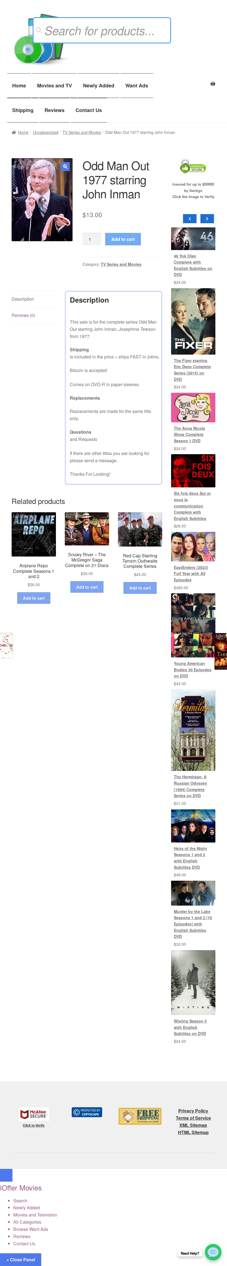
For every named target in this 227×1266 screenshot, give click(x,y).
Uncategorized (45, 132)
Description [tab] (23, 299)
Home (19, 85)
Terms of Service (193, 1118)
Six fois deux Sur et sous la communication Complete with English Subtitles (192, 505)
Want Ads (136, 85)
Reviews (55, 110)
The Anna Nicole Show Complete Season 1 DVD (189, 434)
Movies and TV (54, 85)
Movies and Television (35, 1215)
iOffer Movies (21, 1187)
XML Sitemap (193, 1125)
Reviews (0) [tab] (23, 315)
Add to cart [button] (34, 598)
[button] (65, 166)
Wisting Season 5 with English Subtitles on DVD (190, 1027)
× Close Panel (20, 1259)
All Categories (27, 1222)
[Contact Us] (213, 1252)
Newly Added (98, 85)
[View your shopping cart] (193, 80)
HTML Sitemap (193, 1132)
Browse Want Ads (30, 1229)
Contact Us (89, 110)
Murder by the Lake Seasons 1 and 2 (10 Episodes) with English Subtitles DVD (193, 924)
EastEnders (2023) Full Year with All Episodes (191, 574)
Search (20, 1200)
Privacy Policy (193, 1111)
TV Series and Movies (82, 132)
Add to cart (123, 239)
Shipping (22, 110)
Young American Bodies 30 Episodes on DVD (192, 670)
